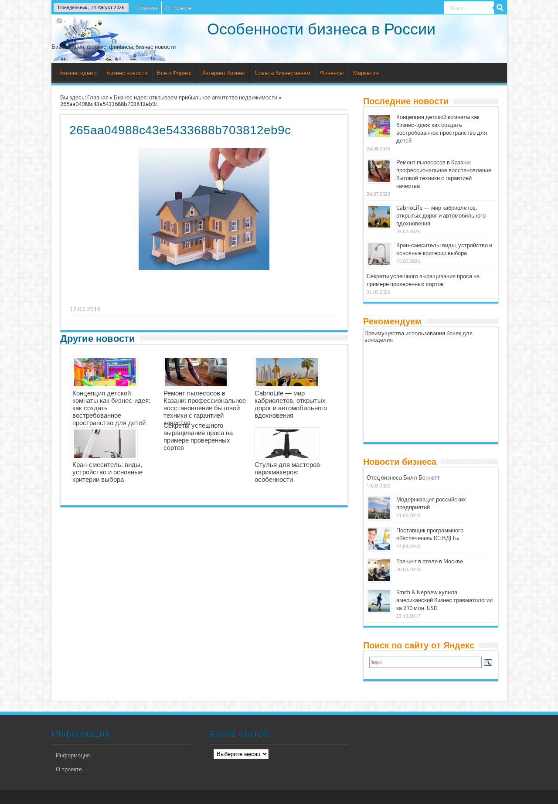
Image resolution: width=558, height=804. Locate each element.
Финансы (332, 73)
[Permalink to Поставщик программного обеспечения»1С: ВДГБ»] (379, 539)
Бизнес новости (126, 73)
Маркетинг (367, 73)
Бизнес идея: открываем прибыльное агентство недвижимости (195, 97)
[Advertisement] (204, 298)
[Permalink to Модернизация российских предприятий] (379, 508)
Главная (147, 7)
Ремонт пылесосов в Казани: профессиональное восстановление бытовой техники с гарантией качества (204, 407)
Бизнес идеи (78, 73)
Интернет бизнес (223, 73)
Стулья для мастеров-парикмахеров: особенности (288, 472)
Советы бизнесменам (282, 73)
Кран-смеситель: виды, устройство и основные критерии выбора (107, 472)
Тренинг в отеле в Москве (429, 561)
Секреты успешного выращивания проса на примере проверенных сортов (198, 436)
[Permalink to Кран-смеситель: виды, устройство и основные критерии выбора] (379, 254)
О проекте (178, 7)
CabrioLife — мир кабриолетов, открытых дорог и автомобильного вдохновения (291, 404)
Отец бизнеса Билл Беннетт (403, 477)
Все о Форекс (174, 73)
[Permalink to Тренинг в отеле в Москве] (379, 570)
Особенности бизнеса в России (321, 29)
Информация (73, 755)
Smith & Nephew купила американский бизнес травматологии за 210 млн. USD (444, 600)
